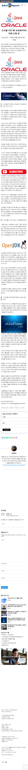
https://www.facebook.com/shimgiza (14, 465)
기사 (14, 27)
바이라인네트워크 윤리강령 (8, 715)
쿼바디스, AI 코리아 (7, 634)
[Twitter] (6, 762)
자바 (22, 407)
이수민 (9, 608)
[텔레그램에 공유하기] (12, 438)
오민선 (9, 628)
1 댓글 (14, 40)
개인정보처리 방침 (6, 717)
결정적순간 (5, 645)
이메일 (3, 570)
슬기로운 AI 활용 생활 (8, 639)
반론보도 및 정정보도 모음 (8, 718)
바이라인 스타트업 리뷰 (9, 643)
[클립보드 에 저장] (16, 438)
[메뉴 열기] (25, 5)
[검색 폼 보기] (22, 5)
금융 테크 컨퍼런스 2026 (7, 1)
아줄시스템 (4, 407)
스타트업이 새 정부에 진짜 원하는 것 (12, 637)
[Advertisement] (14, 492)
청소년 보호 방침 (18, 730)
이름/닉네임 (4, 563)
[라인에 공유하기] (7, 438)
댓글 (3, 539)
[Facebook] (3, 762)
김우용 (9, 600)
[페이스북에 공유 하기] (2, 438)
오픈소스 (17, 407)
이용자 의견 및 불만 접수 (7, 754)
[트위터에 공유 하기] (4, 438)
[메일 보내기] (14, 438)
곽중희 (9, 621)
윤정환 (9, 615)
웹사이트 (3, 578)
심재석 (6, 37)
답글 (3, 523)
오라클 (11, 407)
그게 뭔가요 (5, 641)
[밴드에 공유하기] (9, 438)
